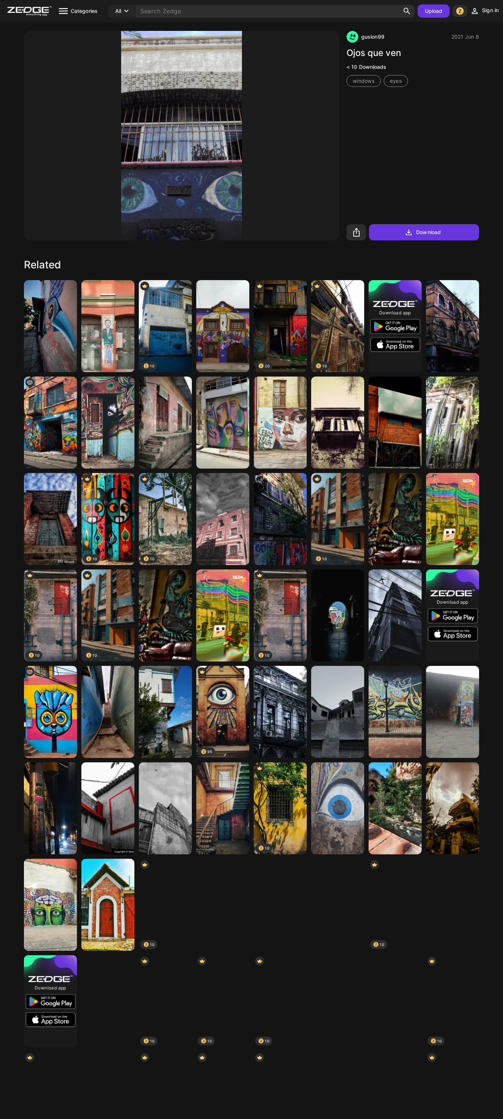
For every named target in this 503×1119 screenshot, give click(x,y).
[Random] (395, 712)
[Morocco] (222, 519)
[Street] (222, 423)
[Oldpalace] (222, 808)
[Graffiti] (395, 519)
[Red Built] (107, 808)
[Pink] (165, 423)
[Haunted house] (452, 808)
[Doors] (107, 905)
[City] (452, 326)
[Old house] (50, 519)
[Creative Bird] (50, 326)
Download (428, 232)
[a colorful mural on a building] (50, 712)
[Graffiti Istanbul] (107, 326)
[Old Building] (337, 1001)
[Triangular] (395, 1001)
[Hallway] (280, 905)
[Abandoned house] (337, 712)
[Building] (395, 615)
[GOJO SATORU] (107, 423)
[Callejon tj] (107, 712)
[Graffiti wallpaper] (452, 712)
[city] (280, 519)
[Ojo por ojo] (337, 808)
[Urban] (50, 808)
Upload (434, 11)
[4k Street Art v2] (280, 423)
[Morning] (452, 905)
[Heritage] (452, 423)
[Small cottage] (395, 808)
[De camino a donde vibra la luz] (452, 519)
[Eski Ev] (165, 712)
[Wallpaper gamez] (165, 808)
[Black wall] (395, 423)
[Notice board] (337, 905)
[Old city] (280, 712)
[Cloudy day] (222, 905)
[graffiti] (50, 423)
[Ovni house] (222, 326)
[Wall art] (50, 905)
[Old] (337, 423)
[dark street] (337, 615)
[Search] (407, 11)
